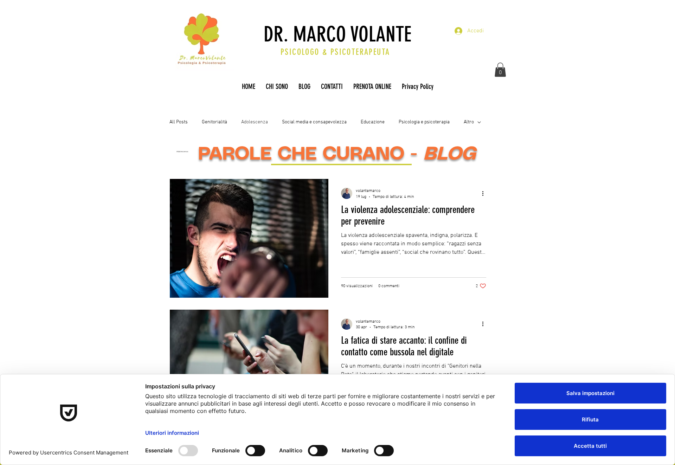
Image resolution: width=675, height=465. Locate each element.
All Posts (178, 122)
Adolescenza (254, 122)
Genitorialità (214, 122)
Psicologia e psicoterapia (424, 122)
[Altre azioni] (485, 193)
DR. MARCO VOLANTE (337, 34)
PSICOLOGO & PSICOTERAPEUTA (335, 52)
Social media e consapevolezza (314, 122)
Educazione (373, 122)
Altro (469, 122)
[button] (500, 70)
